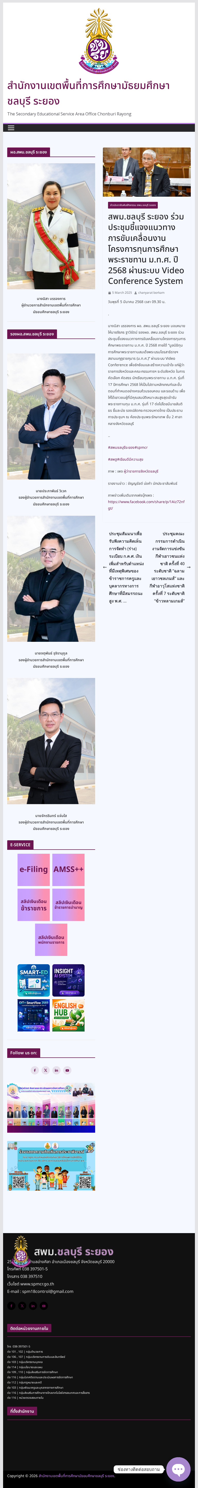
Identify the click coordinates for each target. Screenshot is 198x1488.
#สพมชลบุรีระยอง (121, 447)
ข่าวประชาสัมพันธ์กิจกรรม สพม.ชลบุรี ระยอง (133, 205)
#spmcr (141, 447)
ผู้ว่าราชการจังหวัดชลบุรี (141, 471)
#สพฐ (112, 459)
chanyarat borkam (151, 292)
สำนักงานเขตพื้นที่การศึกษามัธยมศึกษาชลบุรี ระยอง (76, 1476)
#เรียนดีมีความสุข (130, 459)
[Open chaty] (178, 1469)
